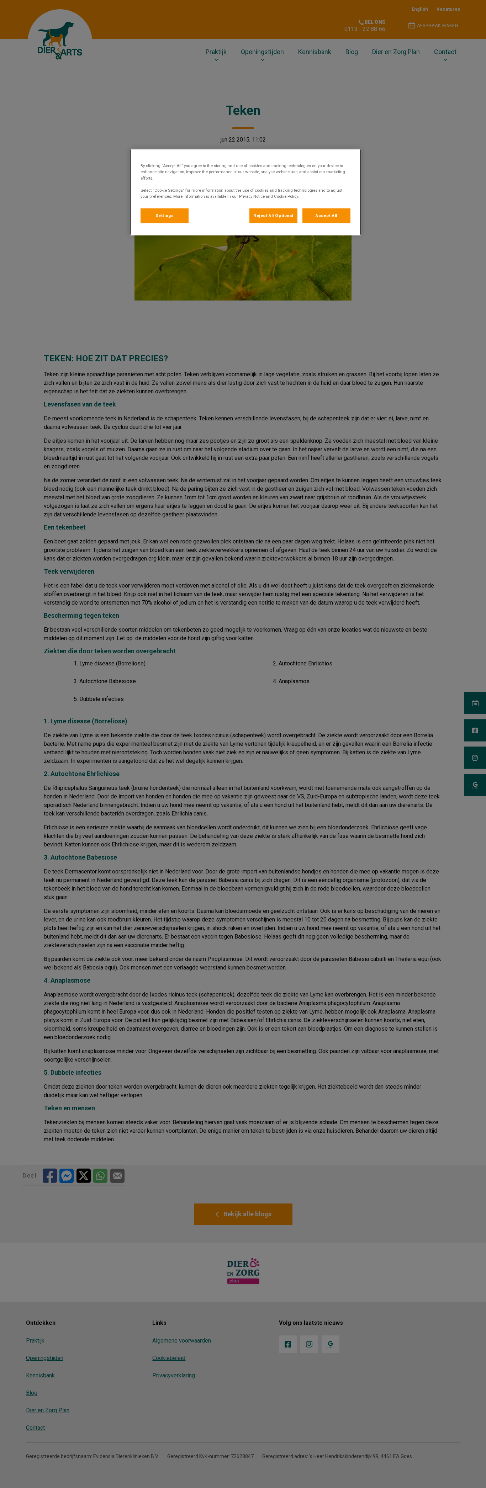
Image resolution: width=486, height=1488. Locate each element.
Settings (164, 215)
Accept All (326, 215)
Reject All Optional (273, 215)
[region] (245, 192)
